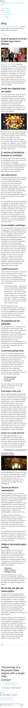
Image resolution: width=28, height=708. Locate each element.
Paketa (6, 16)
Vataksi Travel (5, 8)
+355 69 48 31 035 (6, 700)
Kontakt (6, 18)
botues (4, 33)
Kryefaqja (7, 12)
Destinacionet (8, 14)
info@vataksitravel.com (8, 3)
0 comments (5, 35)
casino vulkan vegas (9, 64)
